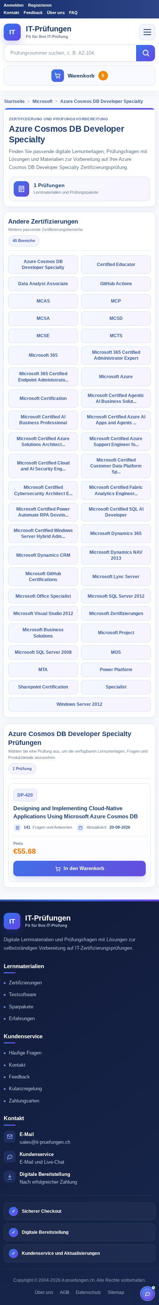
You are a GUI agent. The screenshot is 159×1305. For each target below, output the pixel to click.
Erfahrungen (22, 1018)
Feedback (33, 12)
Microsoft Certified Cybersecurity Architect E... (43, 490)
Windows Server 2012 (79, 704)
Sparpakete (21, 1006)
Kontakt (11, 12)
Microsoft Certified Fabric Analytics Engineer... (116, 490)
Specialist (116, 687)
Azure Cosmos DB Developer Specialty (101, 101)
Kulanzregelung (25, 1088)
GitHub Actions (116, 283)
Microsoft (43, 101)
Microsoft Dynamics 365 (116, 533)
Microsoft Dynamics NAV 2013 (115, 555)
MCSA (43, 318)
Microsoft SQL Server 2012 (116, 596)
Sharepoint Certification (43, 687)
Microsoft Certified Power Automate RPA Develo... (43, 512)
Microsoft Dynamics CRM (43, 555)
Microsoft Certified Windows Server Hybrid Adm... (43, 533)
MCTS (116, 335)
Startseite (14, 101)
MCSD (116, 318)
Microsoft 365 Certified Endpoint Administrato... (43, 376)
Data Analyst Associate (43, 283)
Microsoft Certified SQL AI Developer (116, 512)
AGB (64, 1292)
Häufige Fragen (25, 1053)
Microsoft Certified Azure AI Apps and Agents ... (116, 419)
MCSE (43, 335)
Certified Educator (116, 264)
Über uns (56, 12)
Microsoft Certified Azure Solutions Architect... (43, 441)
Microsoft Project (116, 632)
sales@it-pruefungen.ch (45, 1142)
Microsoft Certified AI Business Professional (43, 419)
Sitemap (116, 1292)
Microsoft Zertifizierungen (116, 613)
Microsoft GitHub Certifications (43, 576)
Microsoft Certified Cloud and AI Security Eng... (43, 466)
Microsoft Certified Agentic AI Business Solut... (116, 398)
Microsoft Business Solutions (43, 632)
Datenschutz (88, 1292)
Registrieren (40, 5)
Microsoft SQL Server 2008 (43, 652)
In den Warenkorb (84, 868)
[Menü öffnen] (147, 32)
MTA (43, 669)
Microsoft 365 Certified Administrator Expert (116, 355)
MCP (116, 301)
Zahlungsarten (24, 1101)
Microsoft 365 (43, 355)
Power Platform (116, 669)
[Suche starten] (145, 53)
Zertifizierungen (25, 982)
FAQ (73, 12)
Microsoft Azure (116, 376)
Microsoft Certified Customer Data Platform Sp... (116, 466)
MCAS (43, 301)
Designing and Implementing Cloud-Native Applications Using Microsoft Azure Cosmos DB (75, 812)
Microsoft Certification (43, 398)
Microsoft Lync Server (115, 576)
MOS (116, 652)
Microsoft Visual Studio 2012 (43, 613)
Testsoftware (22, 994)
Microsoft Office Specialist (43, 596)
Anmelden (14, 5)
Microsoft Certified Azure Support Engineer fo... (115, 441)
